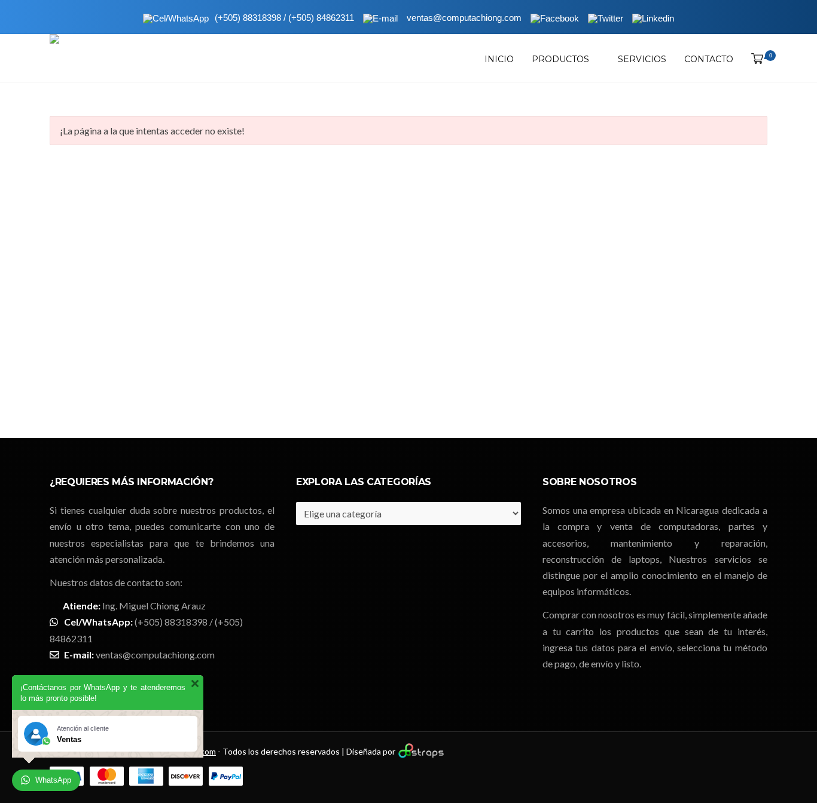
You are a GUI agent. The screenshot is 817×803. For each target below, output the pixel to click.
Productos (560, 59)
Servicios (642, 59)
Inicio (499, 59)
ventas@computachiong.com (155, 654)
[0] (754, 59)
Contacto (708, 59)
